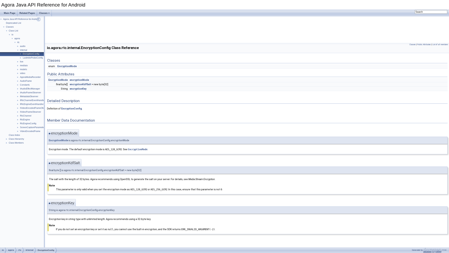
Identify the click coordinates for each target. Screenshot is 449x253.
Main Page (9, 13)
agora (17, 38)
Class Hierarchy (16, 139)
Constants (25, 85)
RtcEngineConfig (28, 123)
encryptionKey (78, 88)
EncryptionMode (67, 66)
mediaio (24, 65)
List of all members (440, 44)
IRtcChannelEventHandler (32, 100)
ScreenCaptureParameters (33, 127)
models (23, 69)
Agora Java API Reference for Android (21, 19)
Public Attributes (424, 44)
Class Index (14, 135)
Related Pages (27, 13)
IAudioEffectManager (30, 88)
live (21, 61)
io (12, 34)
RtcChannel (25, 116)
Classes (43, 13)
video (22, 73)
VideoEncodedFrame (30, 131)
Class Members (16, 143)
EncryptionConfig (31, 54)
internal (23, 50)
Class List (13, 31)
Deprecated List (13, 23)
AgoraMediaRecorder (30, 77)
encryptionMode (79, 80)
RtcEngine (25, 119)
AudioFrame (26, 81)
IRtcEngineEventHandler (32, 104)
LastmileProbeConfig (33, 58)
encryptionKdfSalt (80, 84)
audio (22, 46)
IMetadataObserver (29, 96)
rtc (18, 42)
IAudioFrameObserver (30, 92)
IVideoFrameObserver (30, 112)
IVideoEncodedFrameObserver (35, 108)
